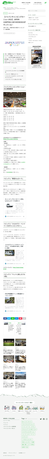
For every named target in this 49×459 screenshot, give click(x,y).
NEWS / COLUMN (26, 3)
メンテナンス (24, 436)
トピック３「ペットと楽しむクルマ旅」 (14, 79)
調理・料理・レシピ (26, 444)
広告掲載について (22, 452)
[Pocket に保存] (20, 318)
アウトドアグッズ (25, 424)
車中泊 (32, 444)
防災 (27, 447)
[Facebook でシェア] (5, 318)
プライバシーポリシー (12, 452)
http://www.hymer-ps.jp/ (13, 268)
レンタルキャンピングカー (27, 439)
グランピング (24, 429)
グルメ (35, 429)
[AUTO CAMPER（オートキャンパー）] (9, 2)
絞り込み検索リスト (32, 26)
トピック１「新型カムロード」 (12, 74)
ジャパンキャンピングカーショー (9, 33)
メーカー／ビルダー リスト (34, 19)
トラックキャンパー (32, 36)
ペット (33, 434)
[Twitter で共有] (9, 318)
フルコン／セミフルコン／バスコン (35, 40)
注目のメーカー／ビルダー (34, 17)
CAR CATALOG (37, 3)
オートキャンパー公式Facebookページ (44, 419)
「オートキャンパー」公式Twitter (41, 419)
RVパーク (24, 421)
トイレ (23, 434)
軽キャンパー (31, 42)
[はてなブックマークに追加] (16, 318)
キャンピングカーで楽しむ (9, 428)
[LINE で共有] (13, 318)
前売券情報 (9, 172)
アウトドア (29, 421)
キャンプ (32, 424)
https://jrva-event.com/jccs (10, 139)
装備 (33, 442)
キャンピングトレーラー (33, 34)
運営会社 (5, 452)
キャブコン (31, 32)
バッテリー (28, 434)
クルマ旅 (30, 429)
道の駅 (23, 447)
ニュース (6, 422)
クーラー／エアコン (31, 426)
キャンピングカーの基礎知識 (10, 426)
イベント (5, 13)
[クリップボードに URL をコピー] (24, 318)
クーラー (23, 426)
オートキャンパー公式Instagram (47, 419)
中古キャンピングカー (26, 442)
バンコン (30, 38)
